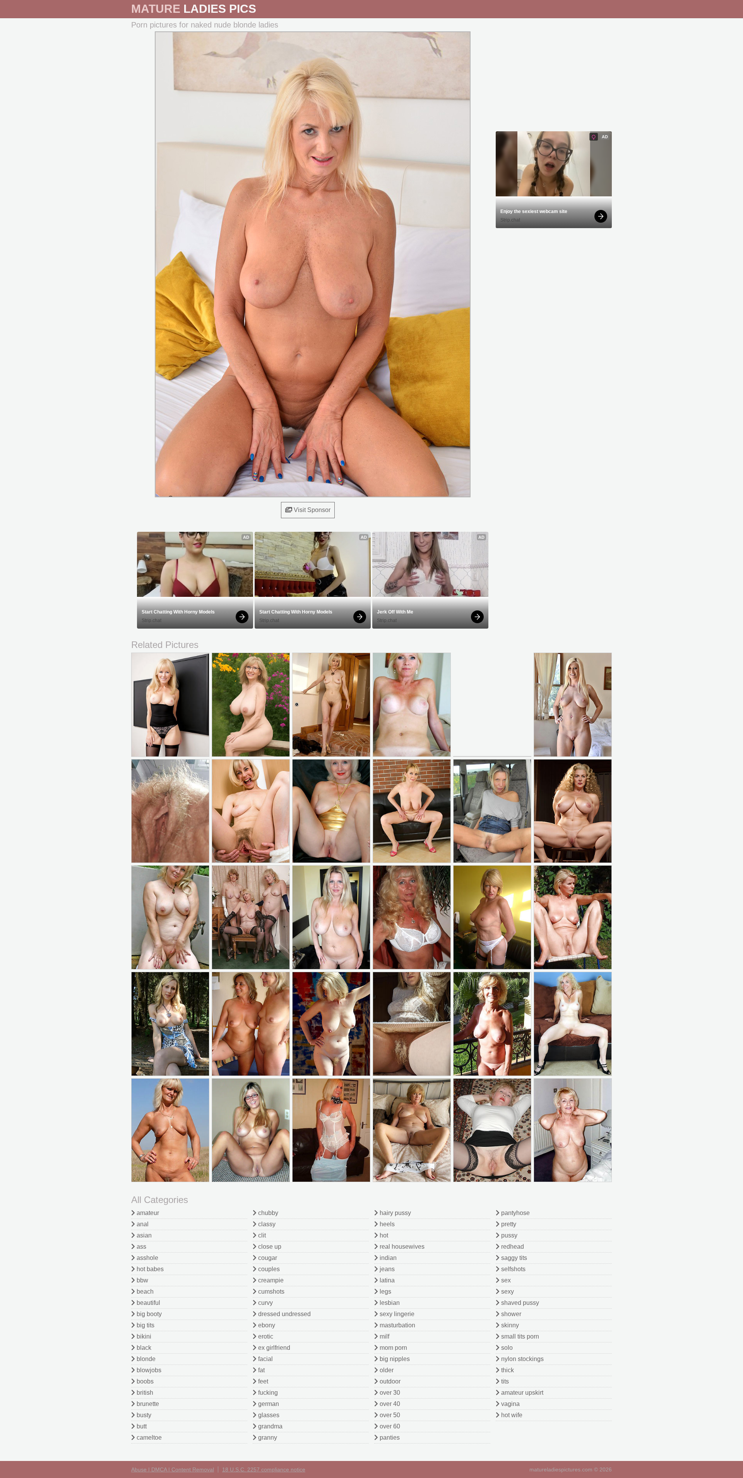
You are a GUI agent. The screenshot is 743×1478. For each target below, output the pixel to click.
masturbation (396, 1325)
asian (143, 1235)
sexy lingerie (396, 1314)
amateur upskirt (521, 1392)
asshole (146, 1258)
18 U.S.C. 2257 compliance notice (263, 1469)
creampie (270, 1280)
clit (261, 1235)
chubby (267, 1213)
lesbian (389, 1302)
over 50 (389, 1415)
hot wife (511, 1415)
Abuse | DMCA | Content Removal (172, 1469)
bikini (143, 1336)
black (143, 1347)
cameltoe (148, 1437)
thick (507, 1370)
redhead (512, 1246)
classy (266, 1224)
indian (387, 1258)
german (268, 1404)
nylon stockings (522, 1359)
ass (140, 1246)
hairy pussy (394, 1213)
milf (383, 1336)
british (144, 1392)
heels (386, 1224)
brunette (147, 1404)
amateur (147, 1213)
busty (143, 1415)
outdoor (389, 1381)
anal (142, 1224)
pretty (508, 1224)
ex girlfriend (273, 1347)
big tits (144, 1325)
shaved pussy (519, 1302)
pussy (508, 1235)
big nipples (394, 1359)
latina (386, 1280)
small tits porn (519, 1336)
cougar (267, 1258)
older (386, 1370)
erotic (265, 1336)
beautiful (147, 1302)
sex (505, 1280)
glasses (268, 1415)
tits (504, 1381)
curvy (265, 1302)
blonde (145, 1359)
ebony (266, 1325)
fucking (267, 1392)
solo (506, 1347)
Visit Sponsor (311, 510)
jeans (386, 1269)
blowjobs (148, 1370)
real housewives (401, 1246)
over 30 (389, 1392)
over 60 (389, 1426)
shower (510, 1314)
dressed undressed (284, 1314)
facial (265, 1359)
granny (267, 1437)
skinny (509, 1325)
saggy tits (513, 1258)
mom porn (392, 1347)
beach (144, 1291)
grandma (269, 1426)
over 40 (389, 1404)
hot (383, 1235)
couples (268, 1269)
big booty (148, 1314)
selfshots (513, 1269)
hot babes (149, 1269)
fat (261, 1370)
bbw (141, 1280)
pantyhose (515, 1213)
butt (141, 1426)
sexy (507, 1291)
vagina (510, 1404)
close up (269, 1246)
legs (384, 1291)
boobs (144, 1381)
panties (389, 1437)
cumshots (270, 1291)
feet (262, 1381)
